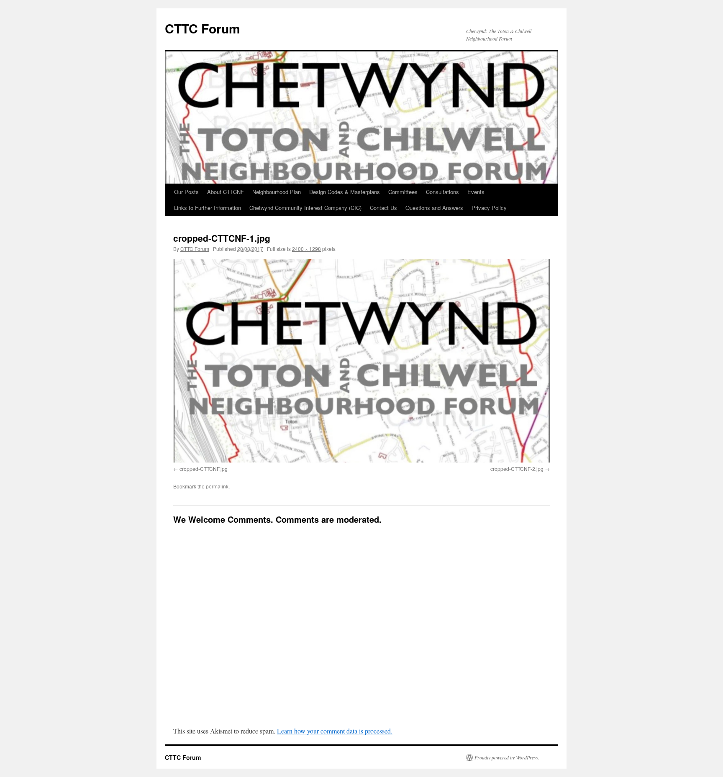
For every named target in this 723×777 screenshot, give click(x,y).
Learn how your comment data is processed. (334, 730)
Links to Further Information (207, 208)
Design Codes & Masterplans (344, 192)
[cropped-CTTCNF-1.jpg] (361, 361)
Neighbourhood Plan (276, 192)
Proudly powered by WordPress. (506, 757)
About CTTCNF (225, 192)
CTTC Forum (202, 28)
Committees (403, 192)
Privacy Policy (489, 208)
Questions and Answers (434, 208)
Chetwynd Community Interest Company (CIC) (305, 208)
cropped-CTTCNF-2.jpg (517, 468)
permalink (217, 486)
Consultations (442, 192)
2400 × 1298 (306, 248)
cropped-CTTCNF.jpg (203, 468)
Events (476, 192)
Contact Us (383, 208)
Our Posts (186, 192)
